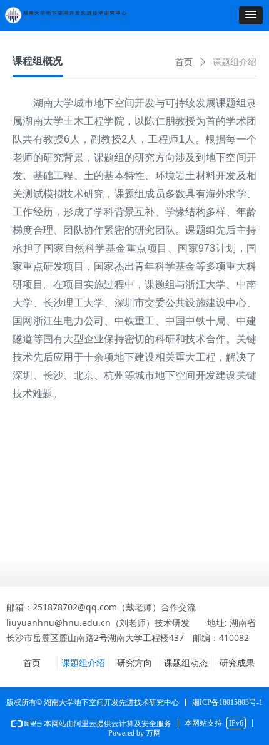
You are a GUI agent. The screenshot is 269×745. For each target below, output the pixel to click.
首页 (184, 62)
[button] (251, 15)
